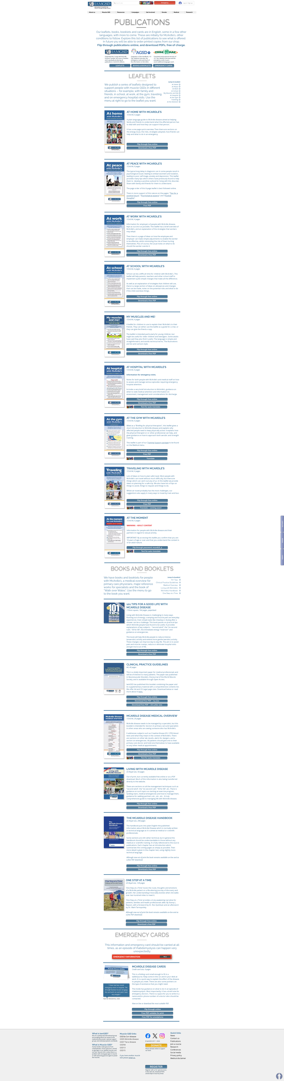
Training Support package (158, 442)
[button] (93, 12)
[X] (155, 1036)
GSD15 (122, 1050)
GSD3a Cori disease (128, 1036)
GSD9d (123, 1045)
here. (140, 691)
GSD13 (122, 1047)
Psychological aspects (150, 195)
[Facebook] (148, 1036)
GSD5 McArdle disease (129, 1039)
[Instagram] (162, 1036)
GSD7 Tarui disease (128, 1042)
